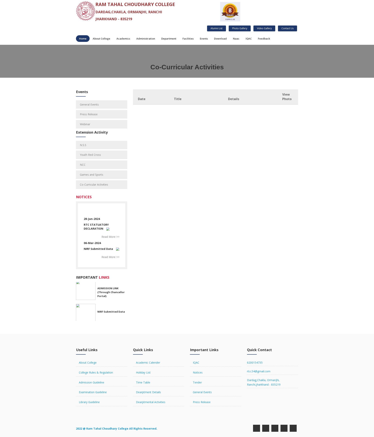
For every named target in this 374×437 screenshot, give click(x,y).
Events (204, 38)
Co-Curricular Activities (94, 184)
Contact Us (287, 28)
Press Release (89, 114)
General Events (89, 104)
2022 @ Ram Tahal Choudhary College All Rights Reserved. (116, 428)
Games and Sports (91, 174)
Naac (236, 38)
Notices (198, 372)
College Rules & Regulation (96, 372)
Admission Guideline (91, 382)
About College (101, 38)
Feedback (264, 38)
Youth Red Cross (90, 155)
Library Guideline (89, 402)
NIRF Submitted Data (98, 249)
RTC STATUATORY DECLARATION (96, 226)
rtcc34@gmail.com (258, 371)
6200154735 (255, 362)
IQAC (249, 38)
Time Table (143, 382)
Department (168, 38)
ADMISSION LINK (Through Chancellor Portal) (111, 289)
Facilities (188, 38)
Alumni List (216, 28)
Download (220, 38)
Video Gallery (264, 28)
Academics (123, 38)
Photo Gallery (239, 28)
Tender (197, 382)
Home (82, 38)
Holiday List (143, 372)
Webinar (85, 124)
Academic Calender (148, 362)
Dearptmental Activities (150, 402)
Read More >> (110, 237)
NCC (83, 165)
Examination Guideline (93, 392)
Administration (145, 38)
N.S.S (83, 145)
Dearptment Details (148, 392)
